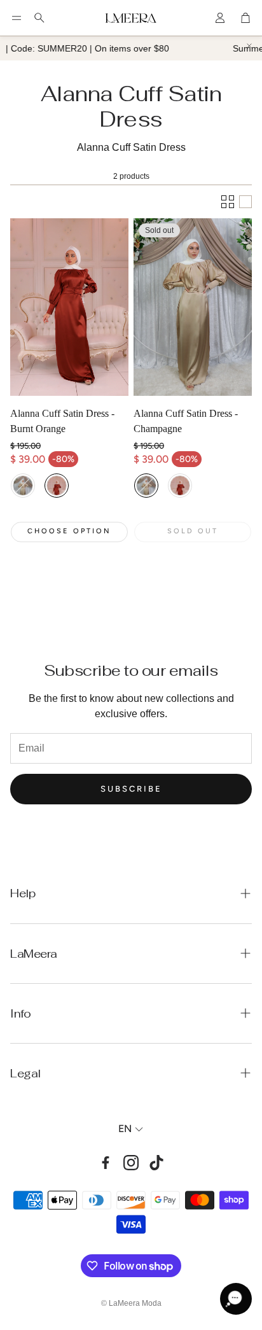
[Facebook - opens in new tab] (105, 1162)
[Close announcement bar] (249, 45)
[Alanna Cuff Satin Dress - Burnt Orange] (69, 307)
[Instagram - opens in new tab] (131, 1162)
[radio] (23, 485)
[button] (16, 18)
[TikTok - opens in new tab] (156, 1162)
